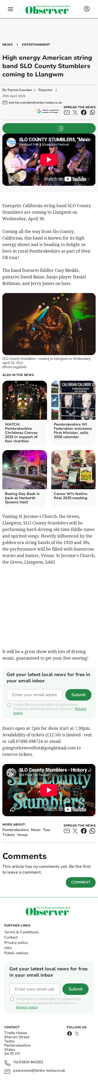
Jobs (8, 947)
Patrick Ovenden (20, 90)
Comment (80, 882)
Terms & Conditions (21, 932)
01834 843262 (31, 1062)
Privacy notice (27, 1007)
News (7, 45)
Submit (78, 695)
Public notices (16, 953)
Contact (11, 937)
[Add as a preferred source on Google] (47, 111)
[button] (10, 9)
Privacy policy (16, 942)
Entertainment (36, 45)
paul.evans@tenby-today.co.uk (39, 1070)
